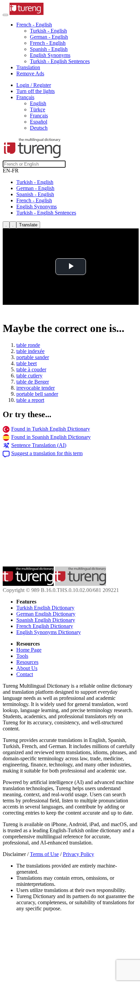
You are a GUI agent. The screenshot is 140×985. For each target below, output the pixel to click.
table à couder (31, 369)
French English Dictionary (44, 626)
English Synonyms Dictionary (48, 632)
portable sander (32, 357)
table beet (26, 363)
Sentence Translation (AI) (38, 445)
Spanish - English (49, 49)
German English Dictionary (45, 614)
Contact (24, 674)
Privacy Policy (78, 854)
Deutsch (39, 128)
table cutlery (29, 375)
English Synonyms (50, 55)
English (38, 103)
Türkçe (37, 109)
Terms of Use (44, 854)
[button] (34, 24)
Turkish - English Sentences (60, 61)
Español (38, 122)
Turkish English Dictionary (45, 608)
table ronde (28, 345)
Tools (22, 656)
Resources (27, 662)
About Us (26, 668)
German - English (49, 37)
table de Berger (32, 382)
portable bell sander (37, 394)
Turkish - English (48, 31)
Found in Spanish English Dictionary (51, 437)
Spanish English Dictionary (45, 620)
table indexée (30, 351)
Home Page (28, 650)
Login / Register (33, 85)
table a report (30, 400)
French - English (48, 43)
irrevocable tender (35, 388)
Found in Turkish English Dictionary (50, 429)
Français (39, 115)
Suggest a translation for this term (47, 453)
